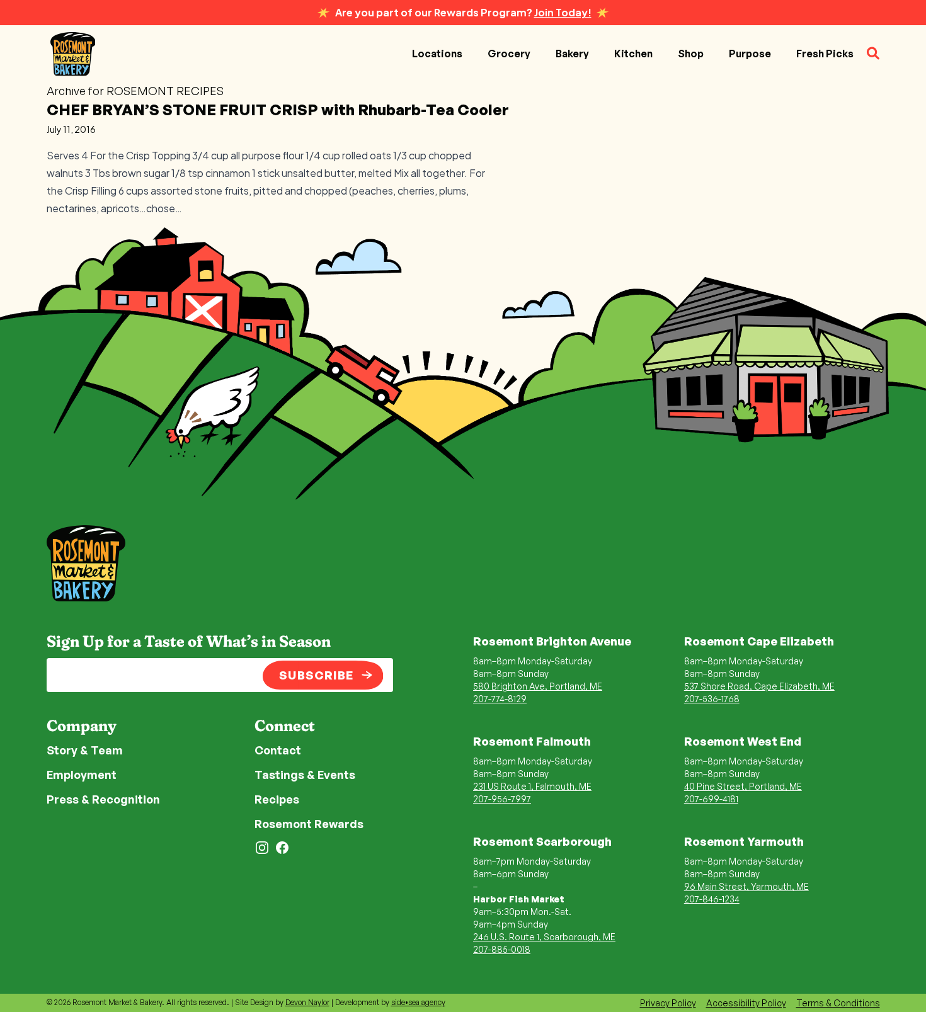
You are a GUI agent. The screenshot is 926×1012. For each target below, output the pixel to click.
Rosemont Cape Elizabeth (759, 641)
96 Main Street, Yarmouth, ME (746, 886)
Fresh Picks (825, 53)
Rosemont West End (742, 741)
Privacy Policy (668, 1003)
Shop (691, 53)
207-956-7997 (502, 798)
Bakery (572, 53)
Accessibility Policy (746, 1003)
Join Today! (563, 12)
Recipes (276, 799)
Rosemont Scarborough (542, 841)
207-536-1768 (712, 698)
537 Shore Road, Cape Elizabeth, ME (759, 686)
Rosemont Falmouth (532, 741)
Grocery (509, 53)
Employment (82, 775)
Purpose (750, 53)
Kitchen (633, 53)
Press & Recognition (103, 799)
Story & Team (85, 750)
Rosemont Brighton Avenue (552, 641)
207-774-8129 (500, 698)
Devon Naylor (307, 1002)
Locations (437, 53)
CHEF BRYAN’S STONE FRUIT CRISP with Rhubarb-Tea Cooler (278, 109)
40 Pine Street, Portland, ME (743, 786)
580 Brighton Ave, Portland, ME (537, 686)
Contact (277, 750)
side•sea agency (418, 1002)
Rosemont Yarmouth (744, 841)
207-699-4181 (711, 798)
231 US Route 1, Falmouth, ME (532, 786)
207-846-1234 (712, 899)
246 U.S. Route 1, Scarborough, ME (544, 936)
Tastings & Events (304, 775)
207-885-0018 (501, 949)
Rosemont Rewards (308, 824)
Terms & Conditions (838, 1003)
